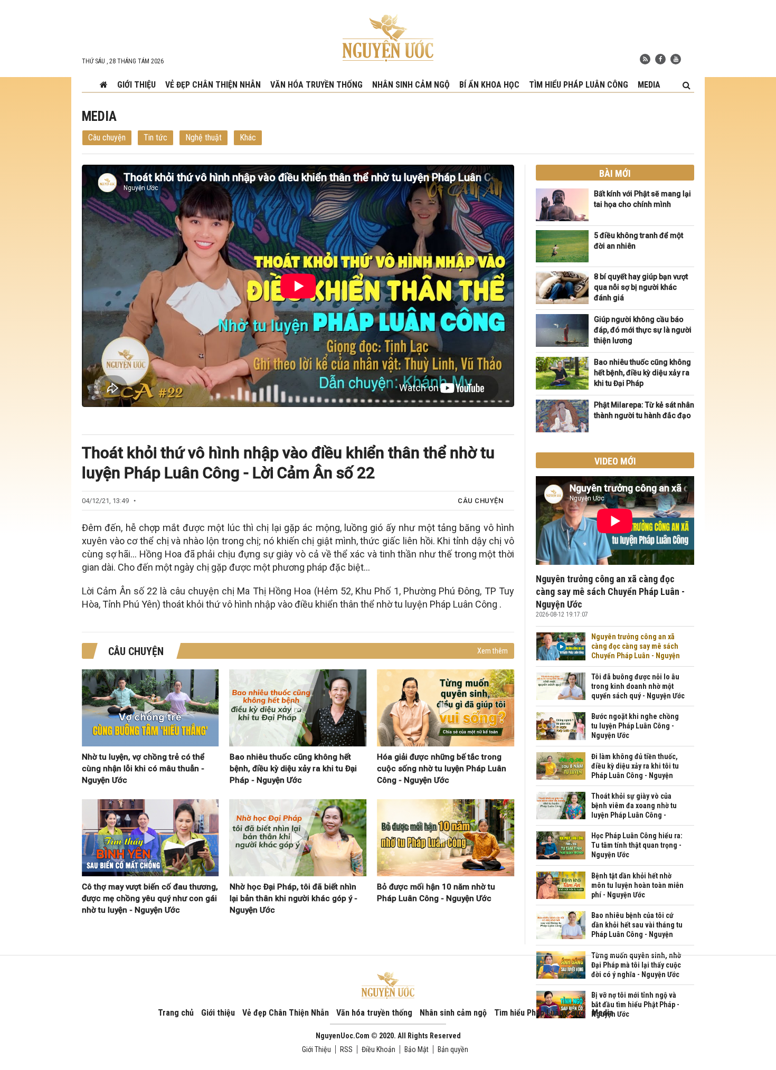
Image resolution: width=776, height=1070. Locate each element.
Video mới (615, 461)
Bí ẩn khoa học (489, 85)
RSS (346, 1049)
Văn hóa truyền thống (316, 85)
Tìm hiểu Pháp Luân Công (578, 85)
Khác (248, 137)
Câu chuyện (107, 137)
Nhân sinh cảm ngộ (411, 85)
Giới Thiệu (316, 1049)
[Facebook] (660, 59)
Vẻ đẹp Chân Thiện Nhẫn (213, 85)
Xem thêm (492, 651)
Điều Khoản (378, 1049)
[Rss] (645, 59)
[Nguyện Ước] (388, 37)
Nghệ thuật (203, 137)
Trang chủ (176, 1013)
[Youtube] (675, 59)
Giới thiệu (136, 85)
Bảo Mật (416, 1049)
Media (649, 85)
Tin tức (155, 137)
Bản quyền (453, 1049)
